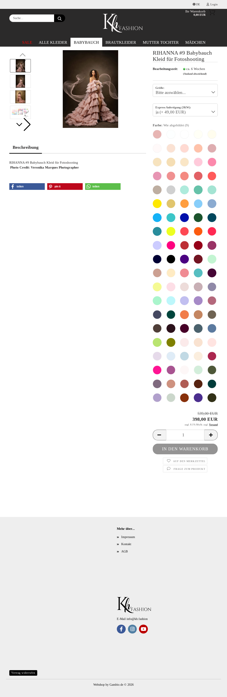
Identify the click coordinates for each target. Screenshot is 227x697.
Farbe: (171, 125)
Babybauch (86, 42)
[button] (22, 124)
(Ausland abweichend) (195, 73)
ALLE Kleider (53, 42)
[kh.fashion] (123, 23)
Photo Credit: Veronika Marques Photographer (44, 167)
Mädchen (195, 42)
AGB (124, 551)
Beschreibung (26, 147)
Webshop (99, 684)
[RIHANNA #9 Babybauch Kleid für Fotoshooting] (90, 89)
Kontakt (126, 544)
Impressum (128, 537)
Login (213, 4)
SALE (27, 42)
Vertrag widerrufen (23, 672)
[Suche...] (59, 18)
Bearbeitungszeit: (164, 69)
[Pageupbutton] (12, 690)
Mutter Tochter (161, 42)
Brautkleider (121, 42)
